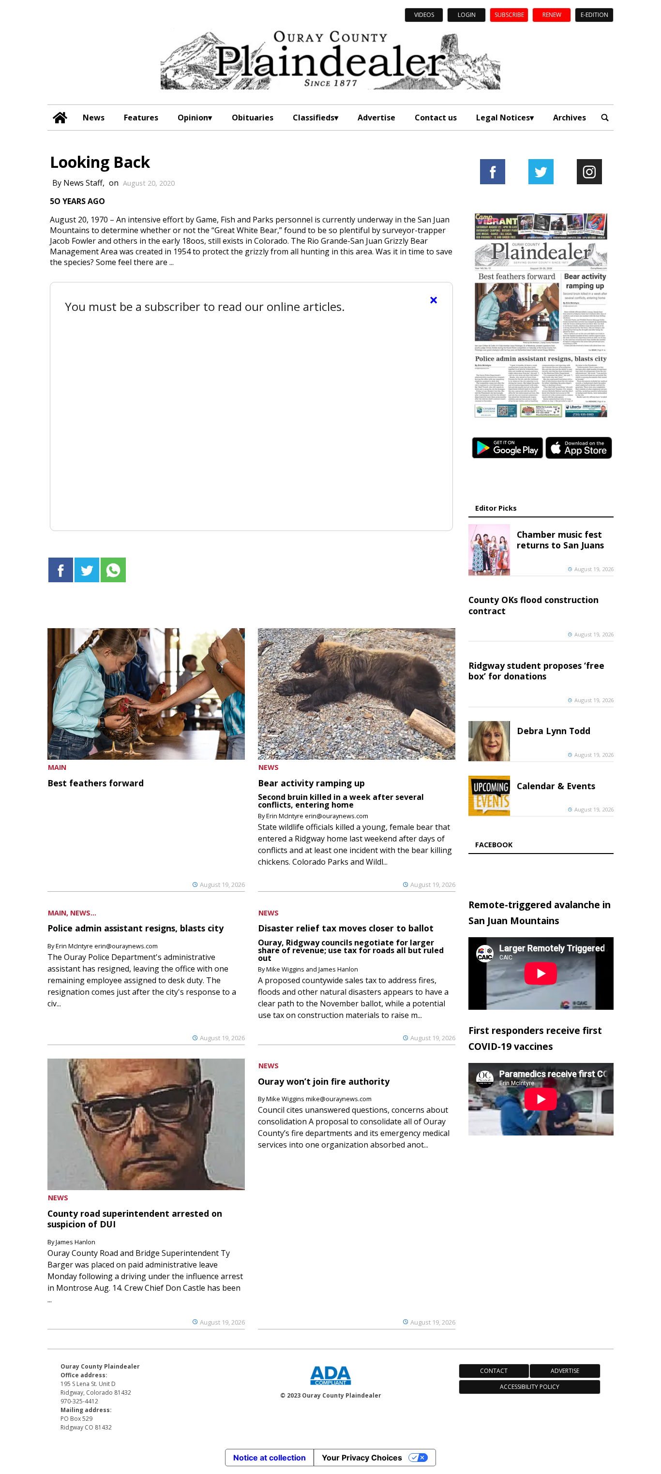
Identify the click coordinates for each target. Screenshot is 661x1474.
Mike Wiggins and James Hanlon (312, 969)
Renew (551, 15)
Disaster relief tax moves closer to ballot (346, 928)
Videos (424, 15)
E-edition (594, 15)
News (94, 117)
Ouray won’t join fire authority (324, 1081)
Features (141, 117)
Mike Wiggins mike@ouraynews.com (319, 1098)
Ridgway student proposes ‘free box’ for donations (536, 671)
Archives (569, 117)
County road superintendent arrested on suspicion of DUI (134, 1219)
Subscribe (509, 15)
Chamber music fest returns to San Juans (560, 540)
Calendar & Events (556, 786)
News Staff (83, 182)
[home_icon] (60, 117)
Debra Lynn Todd (553, 731)
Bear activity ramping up (311, 783)
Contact (494, 1371)
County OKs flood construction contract (533, 605)
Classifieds (313, 117)
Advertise (376, 117)
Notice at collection (269, 1457)
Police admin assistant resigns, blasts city (135, 928)
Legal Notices (503, 117)
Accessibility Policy (529, 1387)
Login (467, 15)
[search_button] (605, 117)
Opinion (193, 117)
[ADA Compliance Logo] (330, 1386)
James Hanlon (75, 1242)
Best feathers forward (95, 783)
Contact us (436, 117)
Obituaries (252, 117)
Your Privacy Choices (362, 1457)
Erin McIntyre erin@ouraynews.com (317, 815)
